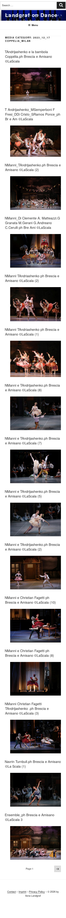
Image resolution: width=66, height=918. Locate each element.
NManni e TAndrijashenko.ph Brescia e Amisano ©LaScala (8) (32, 387)
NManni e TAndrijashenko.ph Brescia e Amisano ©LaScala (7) (32, 440)
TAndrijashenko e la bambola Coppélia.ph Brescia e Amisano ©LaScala (28, 56)
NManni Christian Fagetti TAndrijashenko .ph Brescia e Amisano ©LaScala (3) (27, 708)
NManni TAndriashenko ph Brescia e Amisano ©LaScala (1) (32, 332)
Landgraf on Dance (31, 14)
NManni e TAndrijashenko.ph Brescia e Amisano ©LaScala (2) (32, 547)
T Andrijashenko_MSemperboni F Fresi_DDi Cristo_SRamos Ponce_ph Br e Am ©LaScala (32, 114)
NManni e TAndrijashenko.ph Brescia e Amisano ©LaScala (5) (32, 493)
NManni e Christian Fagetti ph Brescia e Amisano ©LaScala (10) (30, 600)
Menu (35, 25)
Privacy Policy (37, 891)
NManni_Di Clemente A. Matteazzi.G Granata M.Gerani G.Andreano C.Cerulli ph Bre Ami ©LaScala (32, 223)
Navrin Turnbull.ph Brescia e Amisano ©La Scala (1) (33, 764)
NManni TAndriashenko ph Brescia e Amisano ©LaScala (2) (32, 278)
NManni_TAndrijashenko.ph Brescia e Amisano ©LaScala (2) (33, 167)
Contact (11, 891)
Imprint (22, 891)
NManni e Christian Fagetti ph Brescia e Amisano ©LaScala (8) (29, 653)
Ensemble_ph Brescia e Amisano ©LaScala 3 (29, 817)
